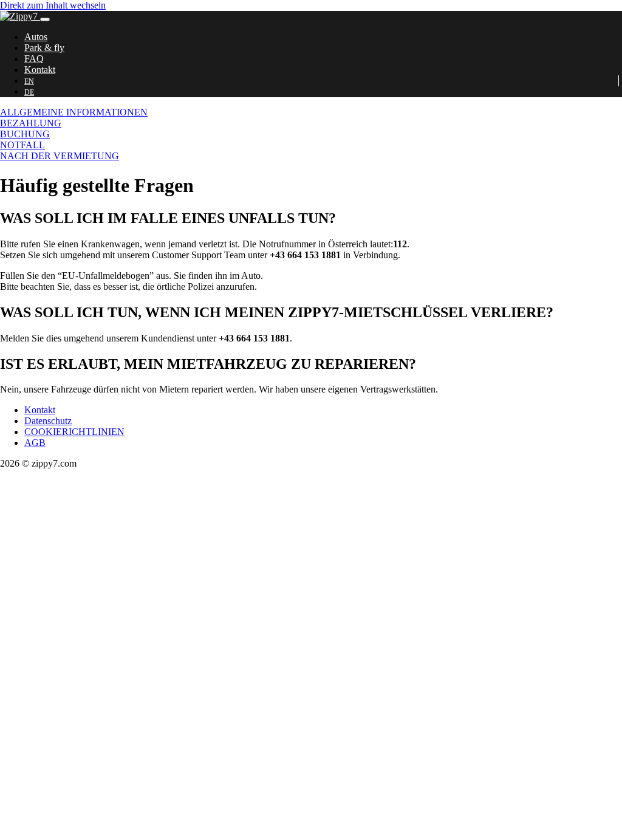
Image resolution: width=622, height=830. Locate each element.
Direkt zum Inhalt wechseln (53, 5)
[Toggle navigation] (45, 19)
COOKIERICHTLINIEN (74, 432)
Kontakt (39, 410)
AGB (35, 442)
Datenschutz (48, 421)
